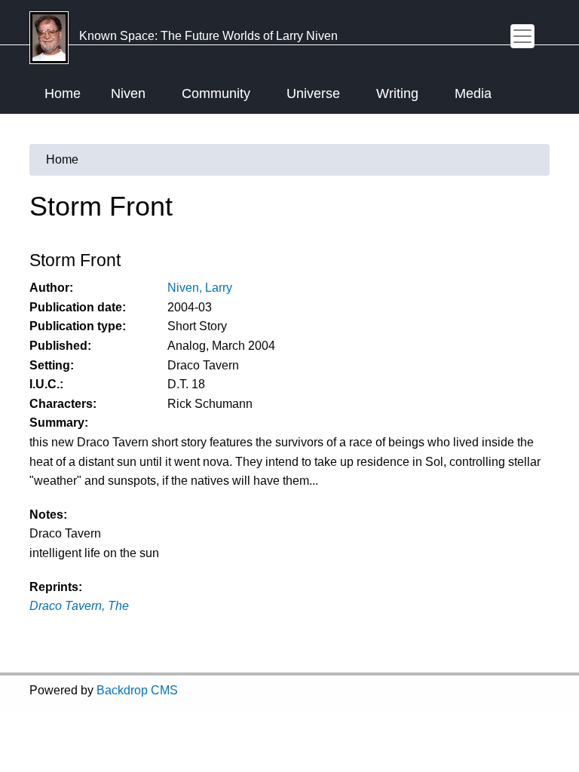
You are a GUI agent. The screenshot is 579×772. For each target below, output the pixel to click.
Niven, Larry (199, 287)
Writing (397, 93)
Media (473, 93)
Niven (128, 93)
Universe (313, 93)
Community (216, 93)
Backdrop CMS (137, 690)
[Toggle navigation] (522, 36)
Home (62, 93)
